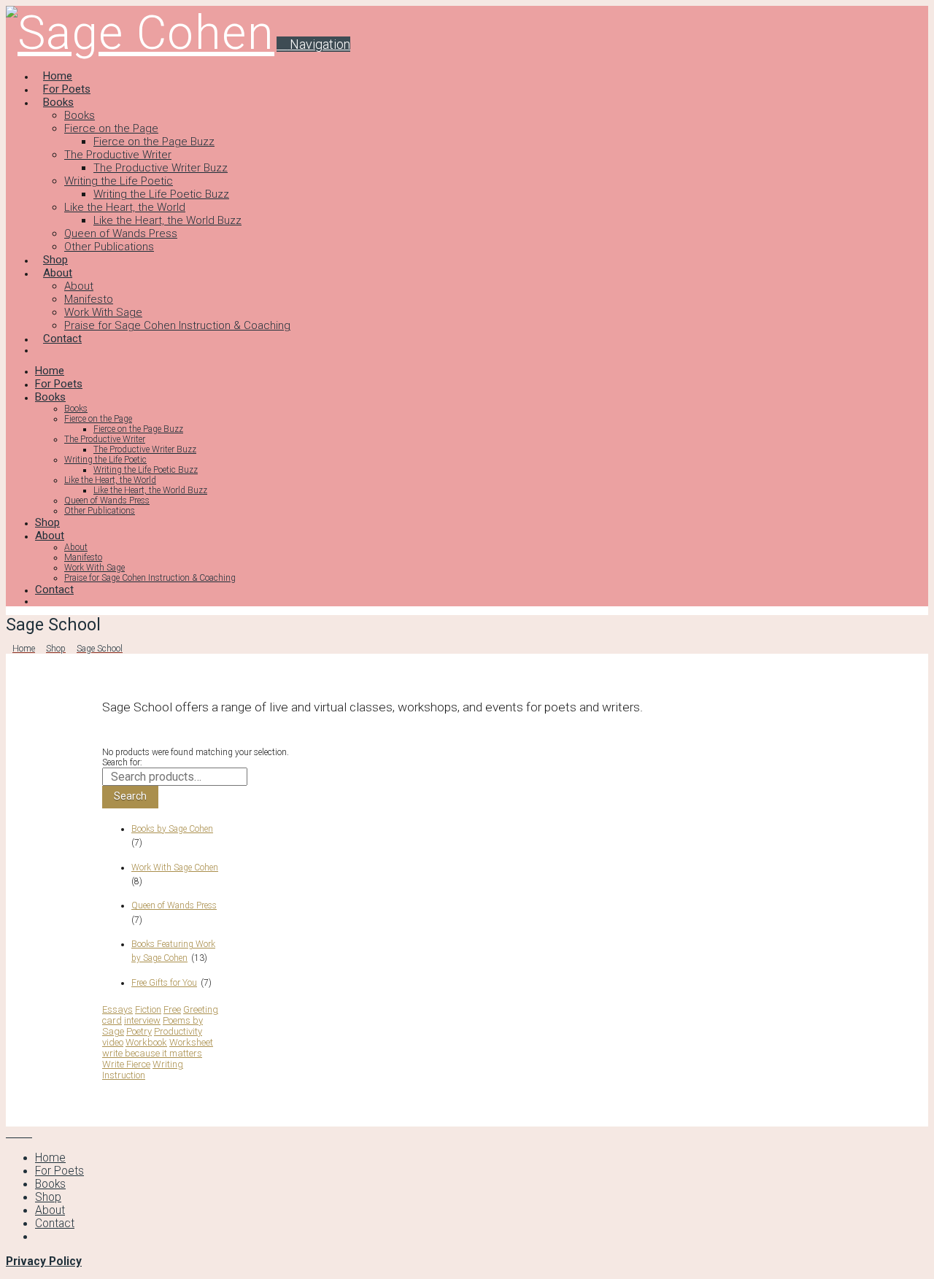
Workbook (146, 1042)
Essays (117, 1009)
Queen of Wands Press (174, 905)
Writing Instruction (142, 1070)
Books (50, 1184)
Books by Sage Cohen (172, 829)
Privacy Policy (44, 1261)
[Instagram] (27, 1133)
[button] (313, 44)
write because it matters (152, 1053)
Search (130, 796)
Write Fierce (126, 1064)
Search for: (122, 762)
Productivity (178, 1031)
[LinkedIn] (19, 1133)
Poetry (139, 1031)
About (50, 1210)
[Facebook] (10, 1133)
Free (172, 1009)
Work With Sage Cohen (174, 867)
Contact (54, 1223)
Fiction (148, 1009)
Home (50, 1157)
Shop (48, 1197)
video (112, 1042)
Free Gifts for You (164, 983)
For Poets (59, 1171)
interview (142, 1020)
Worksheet (191, 1042)
